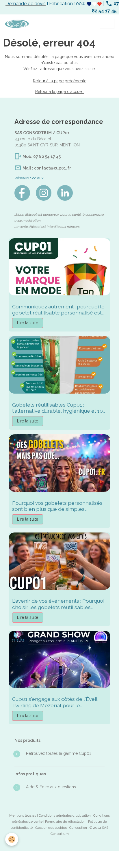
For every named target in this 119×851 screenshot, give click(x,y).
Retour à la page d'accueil (59, 91)
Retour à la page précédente (59, 81)
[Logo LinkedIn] (65, 193)
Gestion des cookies (51, 828)
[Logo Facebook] (22, 193)
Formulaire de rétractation (65, 822)
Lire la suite (27, 323)
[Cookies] (11, 839)
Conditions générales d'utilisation (65, 815)
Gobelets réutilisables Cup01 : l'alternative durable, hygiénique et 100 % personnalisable (59, 408)
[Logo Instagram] (43, 193)
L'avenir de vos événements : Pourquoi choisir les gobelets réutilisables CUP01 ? (58, 604)
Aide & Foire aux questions (51, 787)
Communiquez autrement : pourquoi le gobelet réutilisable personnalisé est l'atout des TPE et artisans (58, 309)
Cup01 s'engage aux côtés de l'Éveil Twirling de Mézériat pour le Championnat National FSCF (54, 702)
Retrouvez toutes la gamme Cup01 (58, 753)
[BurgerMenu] (107, 24)
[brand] (18, 24)
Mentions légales (22, 815)
